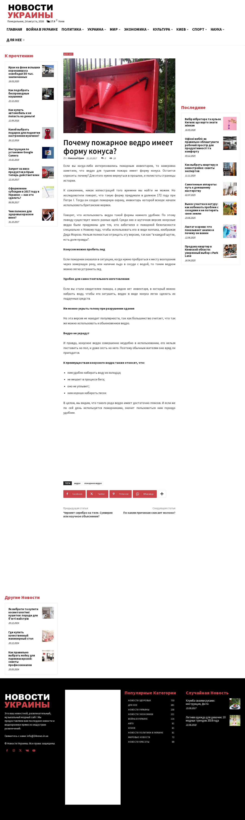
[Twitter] (20, 750)
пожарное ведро (93, 483)
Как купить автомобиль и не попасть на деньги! (21, 113)
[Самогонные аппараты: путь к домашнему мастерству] (230, 189)
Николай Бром (76, 158)
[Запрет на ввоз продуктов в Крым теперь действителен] (48, 172)
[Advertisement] (162, 12)
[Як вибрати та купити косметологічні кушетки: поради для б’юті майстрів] (48, 613)
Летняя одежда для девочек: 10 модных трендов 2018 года (205, 718)
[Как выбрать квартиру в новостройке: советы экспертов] (230, 169)
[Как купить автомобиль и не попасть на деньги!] (48, 114)
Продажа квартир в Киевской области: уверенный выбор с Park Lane (201, 251)
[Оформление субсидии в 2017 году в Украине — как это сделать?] (48, 192)
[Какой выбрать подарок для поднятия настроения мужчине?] (48, 133)
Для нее (68, 54)
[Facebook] (7, 750)
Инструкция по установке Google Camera (20, 152)
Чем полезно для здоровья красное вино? (20, 214)
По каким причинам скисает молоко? (149, 512)
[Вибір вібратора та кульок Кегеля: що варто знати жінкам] (230, 123)
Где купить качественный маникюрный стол (20, 635)
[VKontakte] (27, 750)
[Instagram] (13, 750)
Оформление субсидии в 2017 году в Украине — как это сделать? (23, 193)
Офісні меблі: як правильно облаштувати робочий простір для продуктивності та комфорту (202, 145)
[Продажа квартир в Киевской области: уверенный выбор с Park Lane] (230, 251)
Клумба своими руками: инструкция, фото (200, 702)
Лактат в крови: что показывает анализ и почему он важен (199, 230)
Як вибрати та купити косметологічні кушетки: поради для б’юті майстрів (23, 613)
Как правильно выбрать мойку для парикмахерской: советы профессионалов (21, 658)
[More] (162, 494)
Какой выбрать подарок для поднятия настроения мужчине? (24, 133)
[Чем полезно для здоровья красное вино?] (48, 215)
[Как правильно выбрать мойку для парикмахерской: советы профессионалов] (48, 656)
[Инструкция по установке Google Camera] (48, 153)
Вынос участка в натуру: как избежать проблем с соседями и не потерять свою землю (201, 208)
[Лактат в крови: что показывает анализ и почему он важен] (230, 231)
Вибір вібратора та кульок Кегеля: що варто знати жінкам (203, 122)
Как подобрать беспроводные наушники (18, 93)
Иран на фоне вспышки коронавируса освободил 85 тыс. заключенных (24, 72)
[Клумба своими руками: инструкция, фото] (234, 703)
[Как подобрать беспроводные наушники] (48, 94)
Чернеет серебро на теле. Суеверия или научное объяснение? (88, 514)
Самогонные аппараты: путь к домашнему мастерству (201, 188)
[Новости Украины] (43, 11)
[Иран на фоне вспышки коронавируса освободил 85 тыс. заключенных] (48, 71)
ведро (77, 483)
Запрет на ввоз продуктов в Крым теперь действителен (23, 172)
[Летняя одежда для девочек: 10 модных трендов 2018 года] (234, 720)
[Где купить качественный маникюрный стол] (48, 636)
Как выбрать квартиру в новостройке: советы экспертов (201, 168)
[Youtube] (34, 750)
